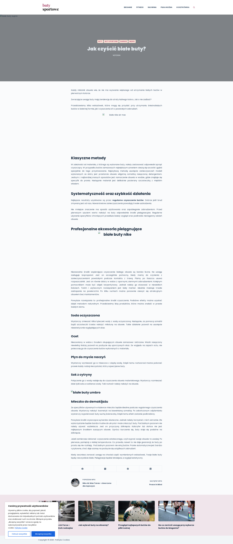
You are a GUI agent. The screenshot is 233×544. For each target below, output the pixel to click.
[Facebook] (82, 469)
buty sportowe (111, 41)
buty (100, 41)
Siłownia (152, 7)
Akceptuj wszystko (43, 534)
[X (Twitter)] (105, 469)
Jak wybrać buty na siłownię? (93, 525)
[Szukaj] (194, 7)
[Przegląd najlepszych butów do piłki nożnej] (136, 511)
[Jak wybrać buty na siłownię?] (96, 511)
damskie (123, 41)
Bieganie (128, 7)
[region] (31, 520)
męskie (132, 41)
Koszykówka (182, 7)
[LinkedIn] (150, 469)
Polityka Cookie (21, 528)
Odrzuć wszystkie (19, 534)
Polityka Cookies (62, 540)
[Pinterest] (128, 469)
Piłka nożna (166, 7)
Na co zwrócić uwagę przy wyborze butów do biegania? (176, 526)
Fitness (139, 7)
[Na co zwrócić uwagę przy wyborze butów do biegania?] (176, 511)
